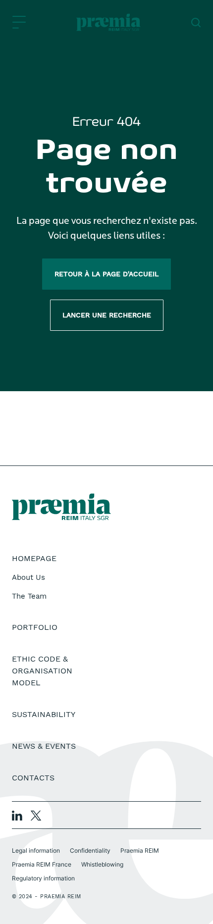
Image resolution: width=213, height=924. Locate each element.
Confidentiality (90, 850)
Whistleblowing (102, 864)
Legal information (36, 850)
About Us (28, 577)
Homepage (34, 558)
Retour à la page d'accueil (106, 274)
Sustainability (43, 714)
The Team (29, 596)
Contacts (33, 777)
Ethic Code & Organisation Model (42, 670)
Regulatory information (43, 878)
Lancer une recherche (106, 315)
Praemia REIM (139, 850)
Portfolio (34, 627)
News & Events (44, 746)
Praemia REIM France (41, 864)
